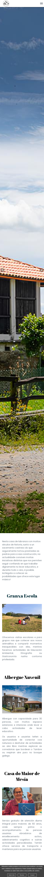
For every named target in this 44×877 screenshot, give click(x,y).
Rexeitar (22, 875)
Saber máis (12, 875)
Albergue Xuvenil (22, 677)
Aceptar (32, 875)
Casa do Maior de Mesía (22, 776)
